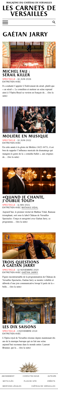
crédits (51, 381)
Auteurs (52, 376)
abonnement (8, 376)
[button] (54, 22)
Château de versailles (43, 386)
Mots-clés (8, 381)
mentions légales (12, 386)
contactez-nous (31, 376)
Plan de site (30, 381)
